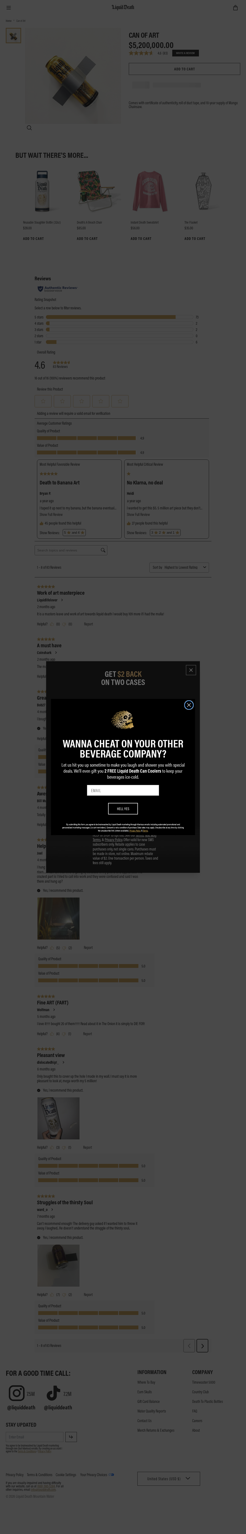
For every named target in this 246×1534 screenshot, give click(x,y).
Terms (145, 830)
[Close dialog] (189, 705)
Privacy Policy (135, 830)
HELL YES (123, 808)
